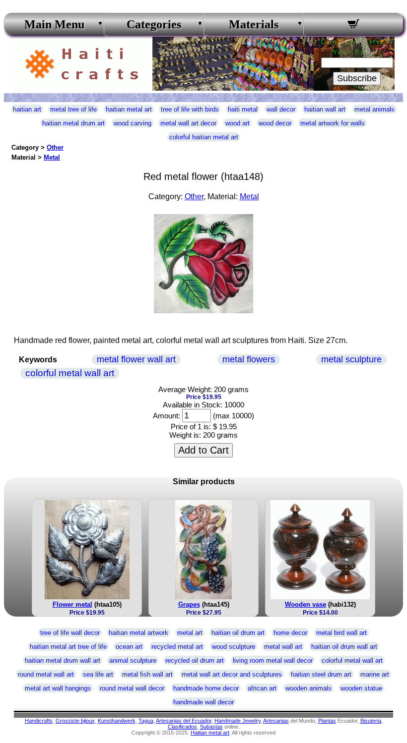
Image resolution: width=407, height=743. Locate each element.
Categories (154, 24)
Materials (253, 24)
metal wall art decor (188, 123)
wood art (237, 123)
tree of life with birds (190, 109)
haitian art (27, 109)
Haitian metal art (210, 733)
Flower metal (72, 604)
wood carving (132, 123)
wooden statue (361, 688)
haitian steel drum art (321, 674)
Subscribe (357, 78)
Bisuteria (370, 721)
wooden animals (308, 688)
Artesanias (276, 721)
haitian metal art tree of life (68, 646)
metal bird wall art (341, 632)
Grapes (189, 604)
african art (262, 688)
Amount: (166, 415)
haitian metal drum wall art (62, 660)
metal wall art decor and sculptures (232, 674)
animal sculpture (132, 660)
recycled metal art (177, 646)
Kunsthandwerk (117, 721)
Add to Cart (203, 450)
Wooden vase (305, 604)
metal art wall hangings (58, 688)
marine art (374, 674)
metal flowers (248, 359)
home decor (290, 632)
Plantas (327, 721)
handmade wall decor (203, 702)
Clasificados (182, 727)
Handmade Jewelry (237, 721)
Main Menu (54, 24)
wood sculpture (233, 646)
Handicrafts (39, 721)
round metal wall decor (132, 688)
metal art (190, 632)
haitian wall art (324, 109)
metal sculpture (351, 359)
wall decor (281, 109)
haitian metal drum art (73, 123)
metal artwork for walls (332, 123)
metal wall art (283, 646)
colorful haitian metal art (203, 137)
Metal (52, 157)
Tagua (145, 721)
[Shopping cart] (353, 25)
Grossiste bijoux (75, 721)
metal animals (374, 109)
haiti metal (243, 109)
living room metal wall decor (273, 660)
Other (55, 147)
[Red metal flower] (203, 310)
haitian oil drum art (238, 632)
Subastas (211, 727)
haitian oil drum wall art (344, 646)
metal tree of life (73, 109)
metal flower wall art (136, 359)
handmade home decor (206, 688)
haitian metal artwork (138, 632)
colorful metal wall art (69, 373)
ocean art (129, 646)
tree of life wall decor (70, 632)
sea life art (98, 674)
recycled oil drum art (194, 660)
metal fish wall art (147, 674)
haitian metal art (129, 109)
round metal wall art (46, 674)
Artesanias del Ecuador (183, 721)
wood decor (275, 123)
